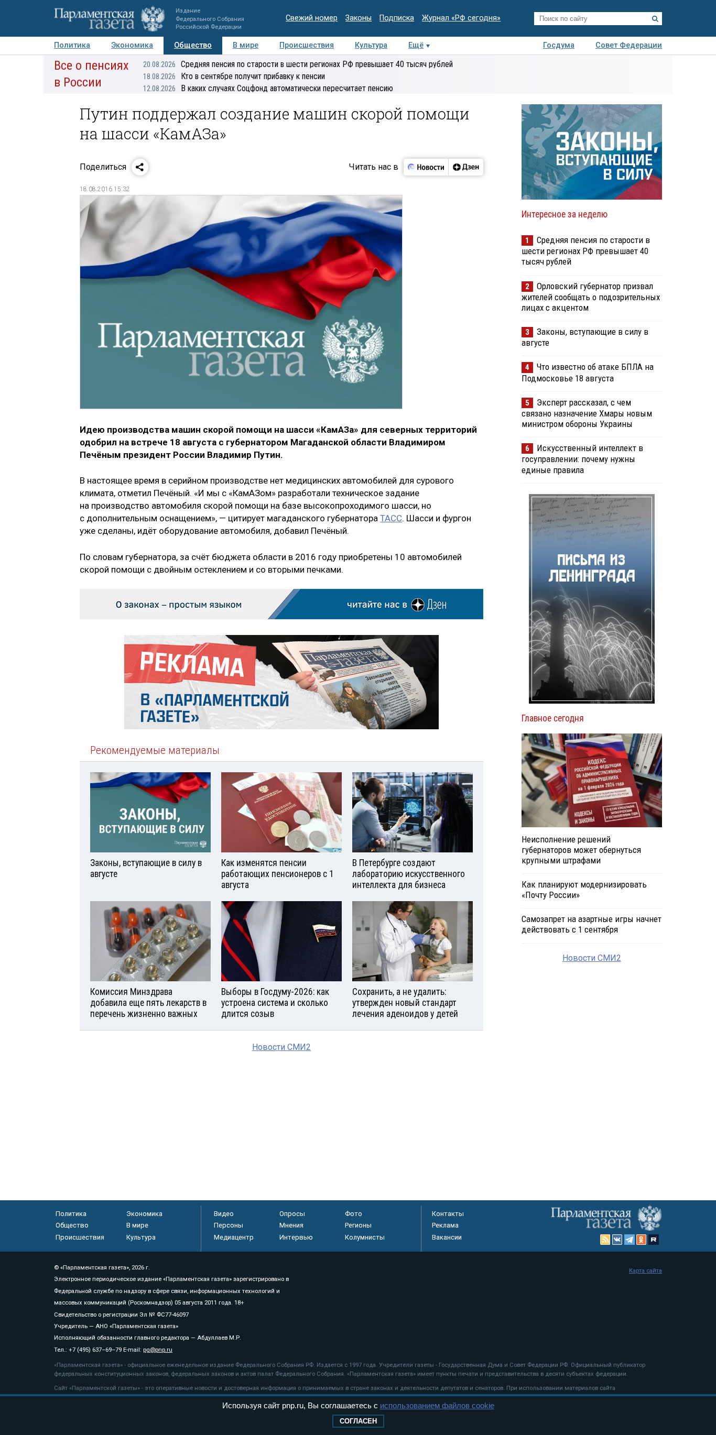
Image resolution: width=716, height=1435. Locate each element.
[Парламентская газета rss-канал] (605, 1239)
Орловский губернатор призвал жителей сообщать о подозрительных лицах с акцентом (591, 297)
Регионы (358, 1225)
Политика (72, 45)
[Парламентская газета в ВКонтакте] (617, 1239)
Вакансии (447, 1237)
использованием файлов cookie (437, 1405)
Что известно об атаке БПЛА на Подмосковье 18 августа (588, 372)
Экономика (132, 45)
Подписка (396, 18)
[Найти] (655, 19)
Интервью (296, 1237)
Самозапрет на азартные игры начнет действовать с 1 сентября (591, 924)
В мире (245, 45)
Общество (193, 45)
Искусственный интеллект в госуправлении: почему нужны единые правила (582, 459)
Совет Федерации (628, 45)
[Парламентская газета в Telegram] (629, 1239)
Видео (224, 1214)
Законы (358, 18)
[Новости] (426, 167)
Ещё (416, 45)
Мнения (291, 1225)
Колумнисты (365, 1237)
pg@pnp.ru (157, 1349)
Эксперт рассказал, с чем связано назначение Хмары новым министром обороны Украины (587, 413)
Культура (371, 45)
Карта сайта (645, 1270)
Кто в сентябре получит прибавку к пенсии (234, 76)
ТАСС (391, 518)
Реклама (445, 1225)
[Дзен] (465, 167)
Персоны (228, 1225)
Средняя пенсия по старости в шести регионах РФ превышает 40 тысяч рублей (298, 64)
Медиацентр (234, 1237)
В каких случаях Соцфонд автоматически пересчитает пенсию (268, 88)
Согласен (358, 1421)
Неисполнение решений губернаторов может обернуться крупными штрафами (581, 850)
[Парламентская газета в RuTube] (653, 1239)
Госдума (558, 45)
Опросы (292, 1214)
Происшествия (306, 45)
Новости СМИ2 (281, 1047)
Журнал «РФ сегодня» (461, 18)
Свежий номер (312, 18)
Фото (353, 1214)
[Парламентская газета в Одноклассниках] (641, 1239)
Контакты (448, 1214)
